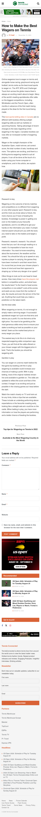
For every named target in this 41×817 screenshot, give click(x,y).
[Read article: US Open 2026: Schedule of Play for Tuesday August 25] (6, 583)
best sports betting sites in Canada (19, 116)
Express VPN (6, 743)
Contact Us (5, 807)
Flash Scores (22, 803)
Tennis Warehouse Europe (11, 718)
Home (3, 21)
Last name (5, 685)
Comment (6, 465)
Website (5, 515)
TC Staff (11, 35)
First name (5, 677)
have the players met (30, 279)
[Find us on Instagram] (10, 625)
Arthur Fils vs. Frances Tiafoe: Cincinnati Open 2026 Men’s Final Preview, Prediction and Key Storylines (20, 782)
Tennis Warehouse (8, 714)
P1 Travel (5, 738)
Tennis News (18, 805)
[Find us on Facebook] (2, 625)
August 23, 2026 (19, 596)
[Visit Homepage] (20, 3)
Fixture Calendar (21, 800)
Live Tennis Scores (8, 803)
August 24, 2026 (19, 586)
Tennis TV (5, 734)
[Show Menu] (3, 3)
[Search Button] (38, 3)
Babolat (4, 722)
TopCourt (5, 726)
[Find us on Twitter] (6, 625)
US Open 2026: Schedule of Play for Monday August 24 (25, 592)
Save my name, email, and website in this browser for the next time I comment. (20, 526)
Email (5, 504)
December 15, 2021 (25, 35)
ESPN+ (4, 730)
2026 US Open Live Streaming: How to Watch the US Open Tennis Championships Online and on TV (20, 775)
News (9, 21)
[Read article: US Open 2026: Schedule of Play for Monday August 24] (6, 593)
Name (5, 494)
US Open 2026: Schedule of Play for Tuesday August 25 (25, 582)
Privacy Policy (30, 805)
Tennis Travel (6, 805)
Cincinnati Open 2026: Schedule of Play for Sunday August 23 (18, 789)
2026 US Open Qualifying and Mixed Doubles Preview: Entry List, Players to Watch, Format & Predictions (25, 604)
